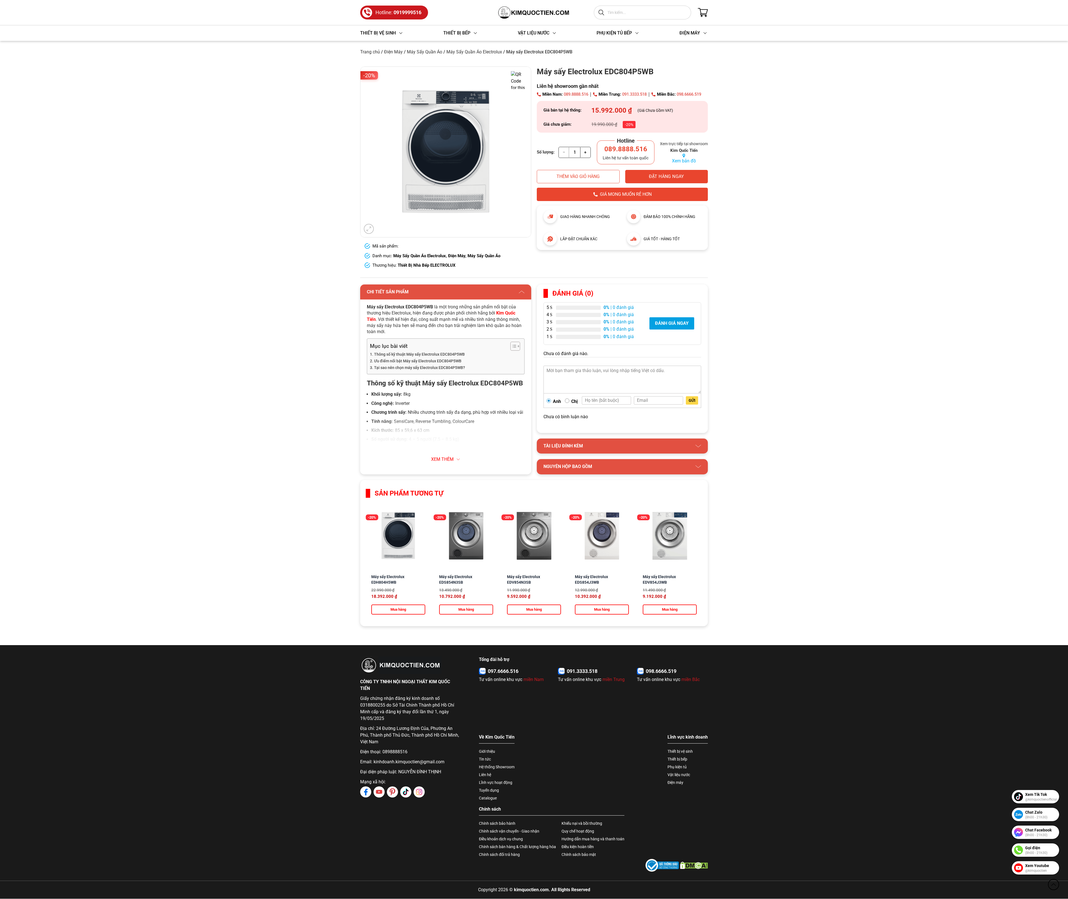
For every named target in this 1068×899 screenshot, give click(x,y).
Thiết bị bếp (677, 759)
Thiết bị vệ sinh (680, 751)
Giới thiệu (487, 751)
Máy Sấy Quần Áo (424, 52)
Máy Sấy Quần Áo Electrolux (474, 52)
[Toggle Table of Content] (512, 346)
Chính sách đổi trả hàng (499, 854)
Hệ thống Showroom (497, 767)
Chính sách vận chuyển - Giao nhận (509, 831)
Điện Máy (393, 52)
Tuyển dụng (489, 790)
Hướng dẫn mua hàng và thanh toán (593, 839)
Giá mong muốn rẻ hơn (626, 194)
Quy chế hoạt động (578, 831)
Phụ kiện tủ (677, 767)
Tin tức (485, 759)
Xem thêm (442, 459)
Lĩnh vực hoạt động (495, 782)
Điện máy (675, 782)
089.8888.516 (576, 94)
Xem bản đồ (684, 161)
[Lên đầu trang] (1053, 884)
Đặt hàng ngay (666, 176)
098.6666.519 (689, 94)
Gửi (692, 400)
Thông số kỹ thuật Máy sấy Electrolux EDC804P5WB (419, 354)
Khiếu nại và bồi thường (582, 823)
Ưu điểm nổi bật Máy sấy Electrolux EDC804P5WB (417, 361)
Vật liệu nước (679, 774)
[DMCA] (694, 865)
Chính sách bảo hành (497, 823)
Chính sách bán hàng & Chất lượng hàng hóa (517, 846)
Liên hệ (485, 774)
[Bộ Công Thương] (662, 865)
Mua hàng (398, 609)
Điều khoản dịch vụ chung (501, 839)
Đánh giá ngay (672, 323)
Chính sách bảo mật (579, 854)
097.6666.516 (503, 671)
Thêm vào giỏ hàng (578, 176)
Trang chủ (370, 52)
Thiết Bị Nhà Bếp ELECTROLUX (427, 265)
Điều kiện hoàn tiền (578, 846)
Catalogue (488, 798)
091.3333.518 (634, 94)
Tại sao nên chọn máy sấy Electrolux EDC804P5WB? (419, 367)
